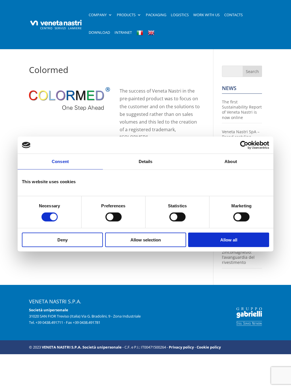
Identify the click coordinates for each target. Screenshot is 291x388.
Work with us (206, 15)
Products (126, 15)
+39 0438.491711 (49, 322)
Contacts (233, 15)
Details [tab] (146, 161)
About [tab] (231, 161)
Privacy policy (181, 347)
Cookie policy (209, 347)
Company (98, 15)
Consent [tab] (60, 161)
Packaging (156, 15)
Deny (62, 239)
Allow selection (145, 239)
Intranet (123, 32)
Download (99, 32)
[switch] (113, 217)
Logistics (180, 15)
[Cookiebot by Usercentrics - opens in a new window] (244, 145)
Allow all (228, 239)
